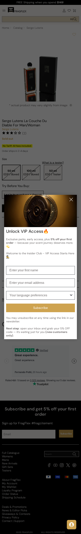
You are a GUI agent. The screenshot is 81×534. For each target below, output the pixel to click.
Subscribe (40, 308)
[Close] (71, 200)
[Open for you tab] (71, 524)
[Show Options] (71, 295)
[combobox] (39, 295)
